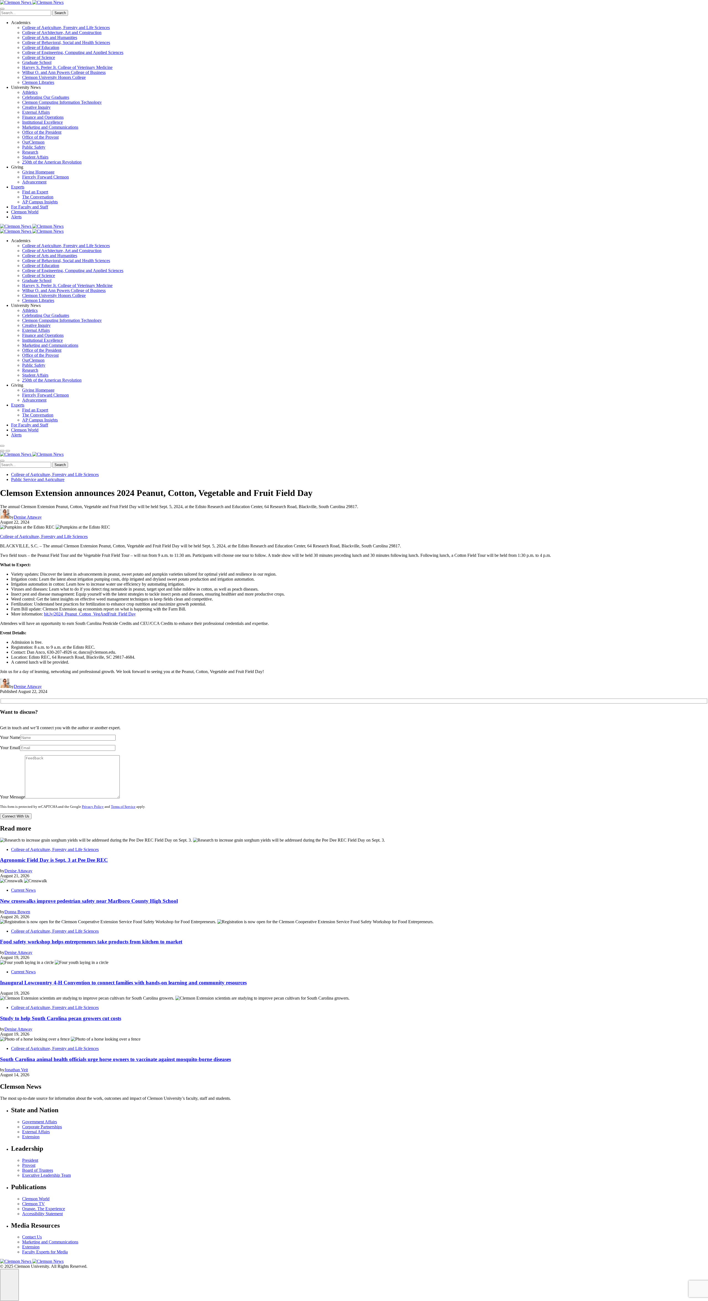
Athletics (30, 92)
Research (30, 152)
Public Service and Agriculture (37, 479)
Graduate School (36, 62)
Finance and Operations (43, 117)
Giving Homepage (38, 172)
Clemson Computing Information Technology (62, 102)
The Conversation (37, 197)
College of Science (38, 57)
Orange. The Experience (43, 1208)
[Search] (2, 446)
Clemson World (24, 211)
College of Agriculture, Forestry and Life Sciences (66, 27)
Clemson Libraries (38, 82)
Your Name (10, 737)
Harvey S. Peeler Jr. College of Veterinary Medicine (67, 67)
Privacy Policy (93, 807)
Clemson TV (33, 1203)
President (30, 1160)
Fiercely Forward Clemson (45, 177)
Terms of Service (123, 807)
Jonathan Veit (16, 1069)
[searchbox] (25, 13)
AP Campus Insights (40, 202)
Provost (28, 1165)
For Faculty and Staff (29, 207)
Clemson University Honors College (54, 77)
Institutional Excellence (42, 122)
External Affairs (36, 112)
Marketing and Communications (50, 127)
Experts (17, 187)
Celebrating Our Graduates (45, 97)
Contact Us (32, 1237)
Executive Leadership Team (46, 1175)
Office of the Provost (40, 137)
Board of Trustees (37, 1170)
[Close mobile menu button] (2, 9)
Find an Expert (35, 192)
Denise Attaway (28, 517)
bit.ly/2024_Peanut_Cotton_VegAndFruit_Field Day (90, 614)
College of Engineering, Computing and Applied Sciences (72, 52)
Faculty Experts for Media (45, 1252)
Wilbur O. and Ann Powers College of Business (64, 72)
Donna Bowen (17, 911)
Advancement (34, 182)
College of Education (40, 47)
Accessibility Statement (42, 1213)
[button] (2, 451)
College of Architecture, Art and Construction (61, 32)
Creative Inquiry (36, 107)
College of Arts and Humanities (49, 37)
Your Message (12, 797)
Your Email (10, 747)
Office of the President (41, 132)
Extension (31, 1136)
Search (60, 13)
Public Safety (33, 147)
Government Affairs (39, 1121)
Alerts (16, 216)
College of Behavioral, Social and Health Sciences (66, 42)
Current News (23, 890)
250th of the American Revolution (52, 162)
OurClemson (33, 142)
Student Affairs (35, 157)
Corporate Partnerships (42, 1126)
